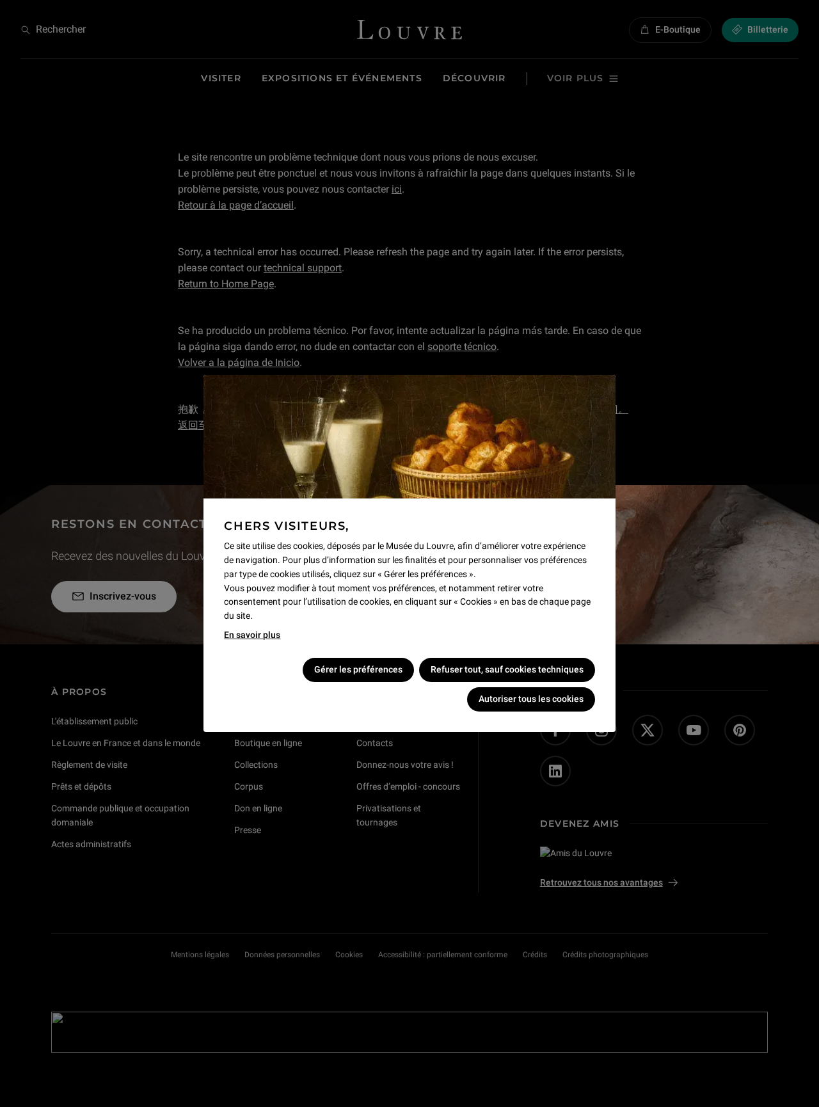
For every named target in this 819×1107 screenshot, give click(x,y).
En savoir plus (252, 635)
